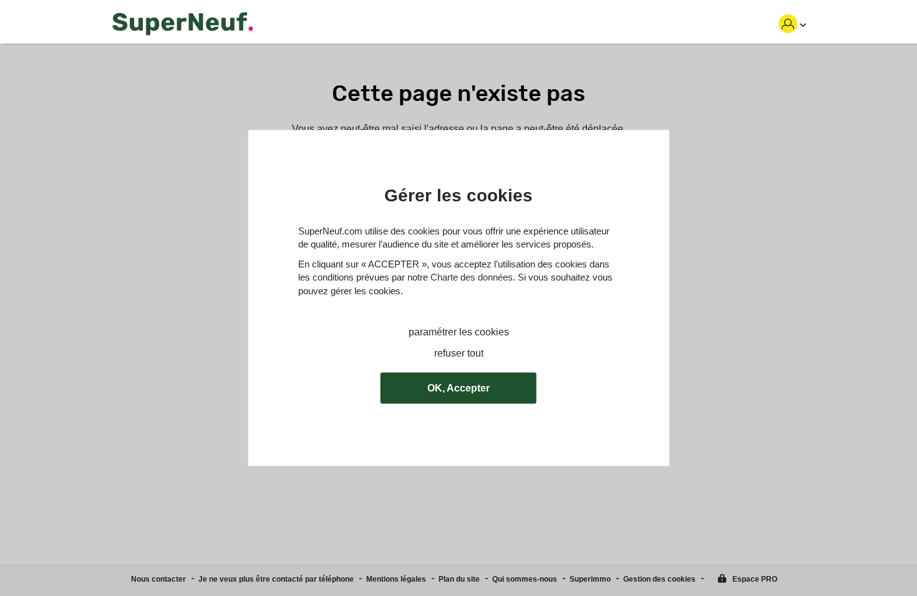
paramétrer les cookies (459, 332)
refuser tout (458, 353)
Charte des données (471, 277)
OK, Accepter (458, 388)
